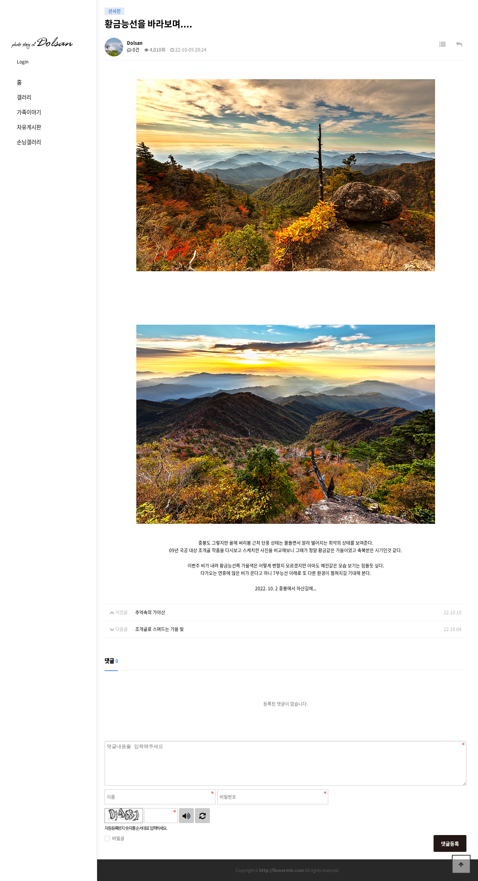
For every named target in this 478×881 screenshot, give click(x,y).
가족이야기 (29, 112)
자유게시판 (29, 127)
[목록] (442, 44)
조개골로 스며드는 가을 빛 (159, 629)
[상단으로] (461, 864)
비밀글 (118, 838)
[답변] (459, 44)
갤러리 (24, 97)
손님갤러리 (29, 142)
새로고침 (202, 815)
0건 (135, 49)
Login (22, 61)
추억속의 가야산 (150, 612)
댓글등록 (450, 843)
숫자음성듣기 (186, 815)
